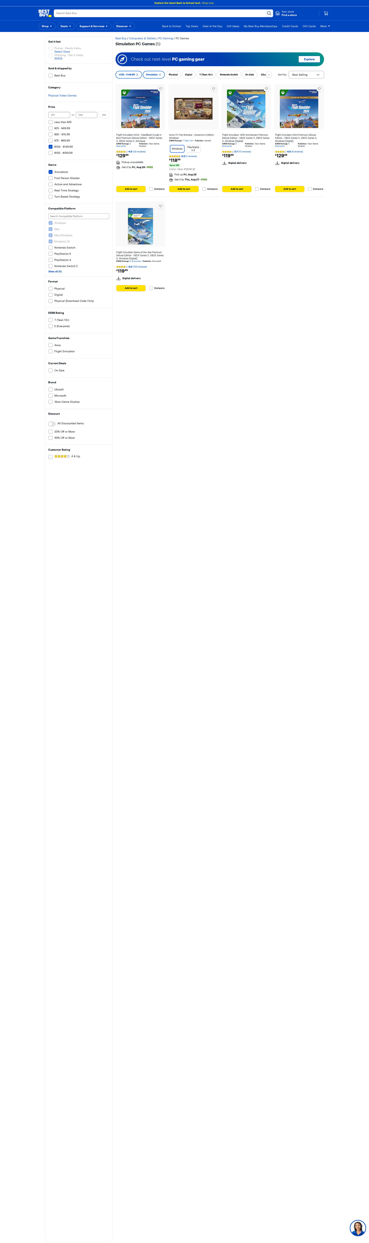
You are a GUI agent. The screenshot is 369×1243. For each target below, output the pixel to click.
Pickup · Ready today (67, 48)
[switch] (52, 424)
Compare (159, 189)
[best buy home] (45, 13)
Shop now (208, 2)
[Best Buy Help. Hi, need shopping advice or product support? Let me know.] (358, 1228)
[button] (286, 13)
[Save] (161, 89)
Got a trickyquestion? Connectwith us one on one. (332, 1228)
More (323, 26)
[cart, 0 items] (326, 13)
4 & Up (75, 456)
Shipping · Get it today (68, 55)
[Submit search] (269, 13)
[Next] (269, 75)
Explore (309, 59)
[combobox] (306, 75)
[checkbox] (129, 75)
